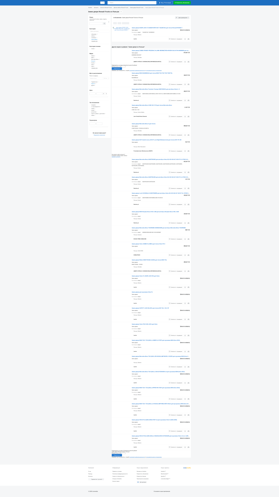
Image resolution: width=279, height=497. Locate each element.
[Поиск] (109, 3)
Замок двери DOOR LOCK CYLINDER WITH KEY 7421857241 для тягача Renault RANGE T (157, 27)
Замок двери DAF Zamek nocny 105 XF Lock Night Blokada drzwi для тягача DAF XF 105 (156, 139)
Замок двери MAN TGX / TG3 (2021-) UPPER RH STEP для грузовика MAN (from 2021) (156, 387)
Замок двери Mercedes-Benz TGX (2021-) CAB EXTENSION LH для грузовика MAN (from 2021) (158, 371)
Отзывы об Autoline (117, 478)
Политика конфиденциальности (120, 473)
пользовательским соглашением (154, 70)
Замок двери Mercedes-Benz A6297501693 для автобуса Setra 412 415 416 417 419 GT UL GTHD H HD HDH (162, 159)
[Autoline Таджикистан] (93, 2)
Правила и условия (117, 471)
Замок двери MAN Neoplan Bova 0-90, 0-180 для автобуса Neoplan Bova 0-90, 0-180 (155, 211)
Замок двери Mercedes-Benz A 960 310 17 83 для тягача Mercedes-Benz (152, 105)
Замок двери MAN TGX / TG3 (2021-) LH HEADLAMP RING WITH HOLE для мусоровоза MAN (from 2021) (161, 403)
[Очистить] (108, 21)
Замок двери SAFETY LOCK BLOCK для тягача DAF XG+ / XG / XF (150, 308)
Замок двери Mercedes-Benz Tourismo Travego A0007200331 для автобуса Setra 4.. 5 (156, 89)
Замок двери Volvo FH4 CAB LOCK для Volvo (144, 324)
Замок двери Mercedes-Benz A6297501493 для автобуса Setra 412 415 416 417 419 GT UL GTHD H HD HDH (162, 177)
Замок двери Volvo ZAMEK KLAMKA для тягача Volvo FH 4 (148, 244)
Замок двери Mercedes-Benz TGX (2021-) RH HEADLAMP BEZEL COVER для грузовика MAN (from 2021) (161, 356)
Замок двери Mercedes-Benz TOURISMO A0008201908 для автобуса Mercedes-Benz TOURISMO (159, 227)
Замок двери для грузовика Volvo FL (142, 292)
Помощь (90, 473)
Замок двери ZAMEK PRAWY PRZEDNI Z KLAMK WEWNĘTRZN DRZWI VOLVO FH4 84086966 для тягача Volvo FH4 (164, 50)
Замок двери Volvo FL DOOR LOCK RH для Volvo (146, 276)
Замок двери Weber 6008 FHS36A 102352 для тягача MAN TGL (149, 260)
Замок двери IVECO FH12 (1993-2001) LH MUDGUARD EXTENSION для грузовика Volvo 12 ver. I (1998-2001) (162, 436)
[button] (185, 39)
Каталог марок (115, 481)
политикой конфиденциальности (137, 70)
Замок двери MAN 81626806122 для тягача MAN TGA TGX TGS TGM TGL (152, 73)
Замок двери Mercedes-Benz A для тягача (143, 123)
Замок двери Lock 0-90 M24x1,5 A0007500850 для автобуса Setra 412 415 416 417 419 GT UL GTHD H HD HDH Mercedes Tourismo (168, 193)
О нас (89, 471)
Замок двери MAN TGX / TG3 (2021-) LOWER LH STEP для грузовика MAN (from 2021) (156, 340)
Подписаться (117, 68)
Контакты (90, 476)
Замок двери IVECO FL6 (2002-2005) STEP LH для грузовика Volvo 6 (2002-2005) (154, 419)
